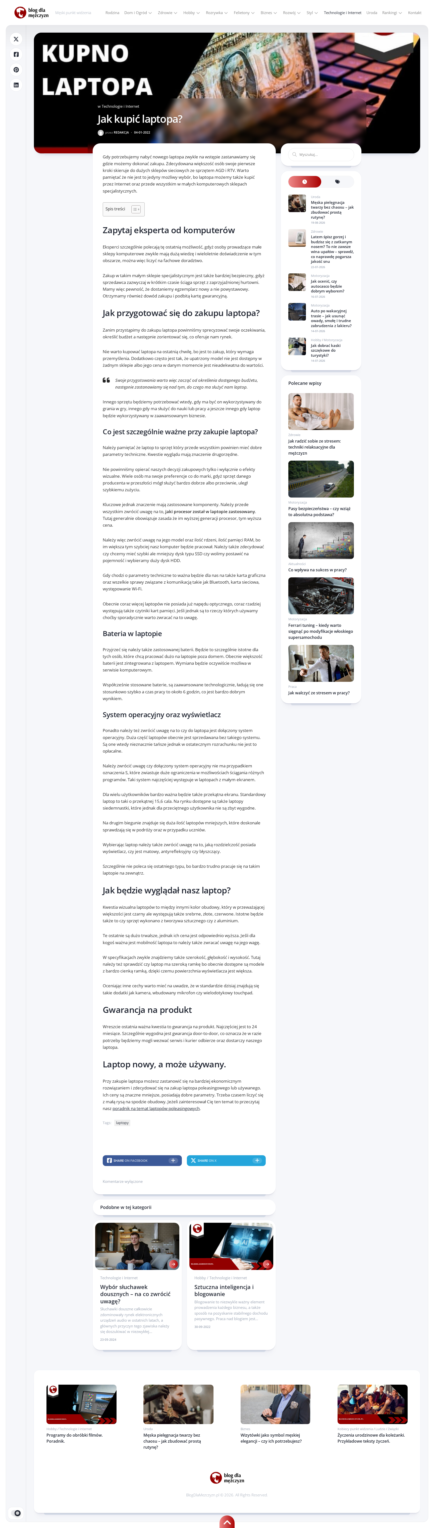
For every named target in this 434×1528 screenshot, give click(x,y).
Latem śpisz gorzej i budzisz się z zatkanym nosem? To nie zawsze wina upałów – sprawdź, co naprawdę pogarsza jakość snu (332, 249)
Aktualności (297, 564)
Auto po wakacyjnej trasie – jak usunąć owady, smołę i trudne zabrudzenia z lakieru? (331, 318)
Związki (393, 1429)
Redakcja (117, 132)
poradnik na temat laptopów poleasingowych (156, 1108)
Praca (292, 686)
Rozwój (289, 12)
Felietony (242, 12)
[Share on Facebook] (16, 54)
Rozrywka (214, 12)
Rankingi (389, 12)
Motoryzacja (320, 275)
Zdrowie (165, 12)
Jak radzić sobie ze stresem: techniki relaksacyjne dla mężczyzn (314, 447)
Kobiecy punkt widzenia (355, 1429)
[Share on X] (16, 39)
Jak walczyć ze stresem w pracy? (319, 693)
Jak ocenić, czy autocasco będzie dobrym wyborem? (327, 286)
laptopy (122, 1122)
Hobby (189, 12)
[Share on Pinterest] (16, 69)
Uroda (371, 12)
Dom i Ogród (135, 12)
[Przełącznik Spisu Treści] (133, 209)
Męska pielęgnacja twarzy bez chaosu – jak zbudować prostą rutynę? (332, 210)
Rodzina (112, 12)
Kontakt (414, 12)
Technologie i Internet (342, 12)
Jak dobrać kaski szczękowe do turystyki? (326, 350)
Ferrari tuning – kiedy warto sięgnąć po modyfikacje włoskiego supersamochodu (320, 631)
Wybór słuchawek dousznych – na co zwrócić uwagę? (135, 1294)
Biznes (266, 12)
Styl (310, 12)
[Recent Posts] (304, 182)
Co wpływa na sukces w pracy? (317, 570)
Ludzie (380, 1429)
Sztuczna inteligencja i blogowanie (224, 1290)
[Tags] (337, 182)
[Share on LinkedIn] (16, 85)
